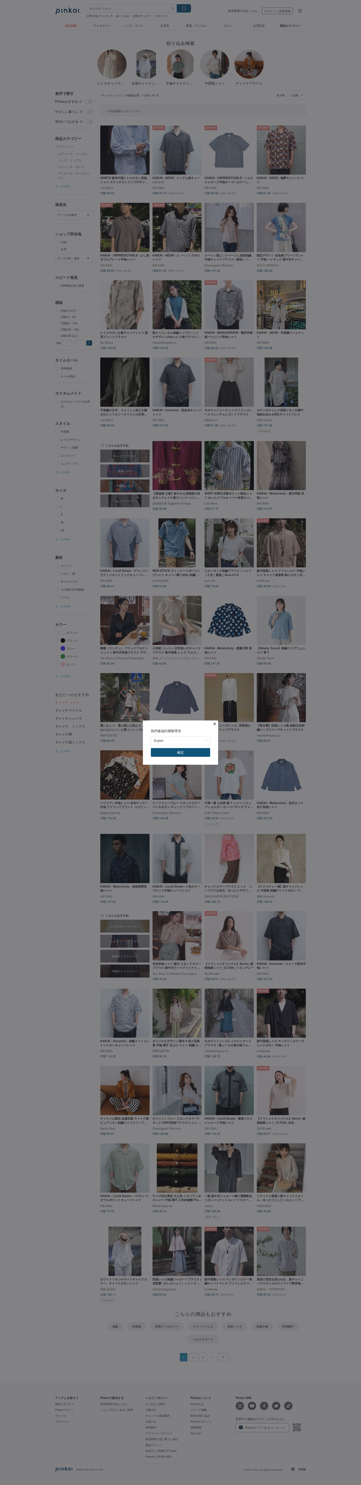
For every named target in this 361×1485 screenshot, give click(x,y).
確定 (180, 752)
